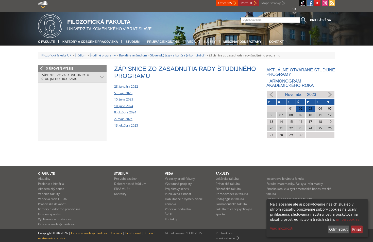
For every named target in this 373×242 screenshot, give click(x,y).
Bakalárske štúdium (133, 55)
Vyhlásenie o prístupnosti (55, 219)
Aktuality (44, 178)
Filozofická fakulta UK (56, 55)
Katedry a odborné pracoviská (90, 42)
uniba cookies (347, 219)
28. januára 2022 (126, 86)
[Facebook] (310, 3)
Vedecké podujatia (178, 209)
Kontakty (120, 194)
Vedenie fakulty (49, 194)
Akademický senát (51, 189)
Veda (191, 42)
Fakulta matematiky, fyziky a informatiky (294, 184)
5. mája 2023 (123, 93)
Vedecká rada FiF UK (52, 199)
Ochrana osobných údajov (56, 224)
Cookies (116, 233)
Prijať (356, 229)
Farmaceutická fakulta (231, 204)
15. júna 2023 (123, 99)
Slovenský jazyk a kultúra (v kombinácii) (178, 55)
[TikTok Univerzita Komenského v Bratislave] (302, 3)
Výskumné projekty (178, 184)
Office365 (225, 3)
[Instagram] (325, 3)
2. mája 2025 (123, 119)
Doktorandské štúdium (130, 184)
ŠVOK (169, 214)
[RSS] (332, 3)
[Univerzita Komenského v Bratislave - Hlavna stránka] (50, 25)
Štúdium (133, 42)
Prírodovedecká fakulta (232, 194)
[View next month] (330, 94)
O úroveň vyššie (59, 68)
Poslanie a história (51, 184)
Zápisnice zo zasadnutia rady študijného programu (65, 77)
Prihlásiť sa (320, 20)
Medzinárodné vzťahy (242, 42)
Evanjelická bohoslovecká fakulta (289, 199)
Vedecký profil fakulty (180, 178)
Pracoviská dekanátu (52, 204)
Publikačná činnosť (178, 194)
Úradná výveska (49, 214)
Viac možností (281, 228)
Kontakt (276, 42)
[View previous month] (271, 94)
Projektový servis (177, 189)
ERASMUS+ (122, 189)
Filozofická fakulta (228, 189)
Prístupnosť (133, 233)
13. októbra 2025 (126, 125)
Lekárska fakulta (227, 178)
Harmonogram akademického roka (290, 83)
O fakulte (46, 42)
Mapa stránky (271, 3)
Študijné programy (103, 55)
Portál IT (246, 3)
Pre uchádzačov (125, 178)
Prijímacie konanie (163, 42)
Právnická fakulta (228, 184)
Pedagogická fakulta (230, 199)
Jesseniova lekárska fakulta (285, 178)
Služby (210, 42)
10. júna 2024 (123, 106)
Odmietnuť (338, 229)
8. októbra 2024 (125, 112)
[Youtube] (317, 3)
